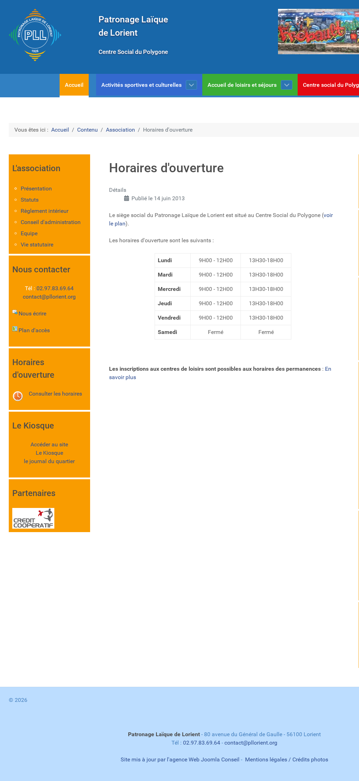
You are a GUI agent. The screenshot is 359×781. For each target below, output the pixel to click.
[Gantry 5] (35, 35)
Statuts (30, 199)
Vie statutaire (37, 244)
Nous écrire (32, 313)
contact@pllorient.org (49, 296)
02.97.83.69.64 (55, 288)
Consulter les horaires (55, 393)
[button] (285, 32)
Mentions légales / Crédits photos (286, 759)
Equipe (29, 233)
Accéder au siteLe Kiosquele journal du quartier (49, 453)
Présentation (36, 188)
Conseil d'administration (51, 222)
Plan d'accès (34, 330)
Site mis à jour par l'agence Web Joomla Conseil (180, 759)
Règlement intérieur (44, 211)
